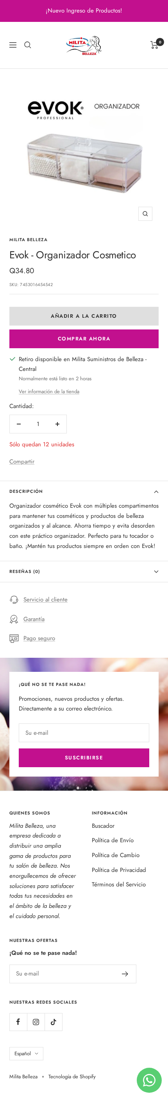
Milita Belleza (28, 239)
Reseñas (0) (24, 571)
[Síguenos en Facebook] (18, 1022)
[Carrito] (154, 45)
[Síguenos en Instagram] (36, 1022)
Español (22, 1053)
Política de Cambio (115, 855)
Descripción (26, 491)
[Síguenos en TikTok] (53, 1022)
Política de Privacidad (119, 870)
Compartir (21, 461)
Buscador (103, 826)
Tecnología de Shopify (72, 1076)
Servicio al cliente (45, 599)
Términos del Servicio (119, 884)
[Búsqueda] (27, 44)
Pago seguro (39, 638)
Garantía (34, 619)
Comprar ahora (84, 338)
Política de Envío (113, 840)
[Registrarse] (125, 974)
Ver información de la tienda (49, 391)
